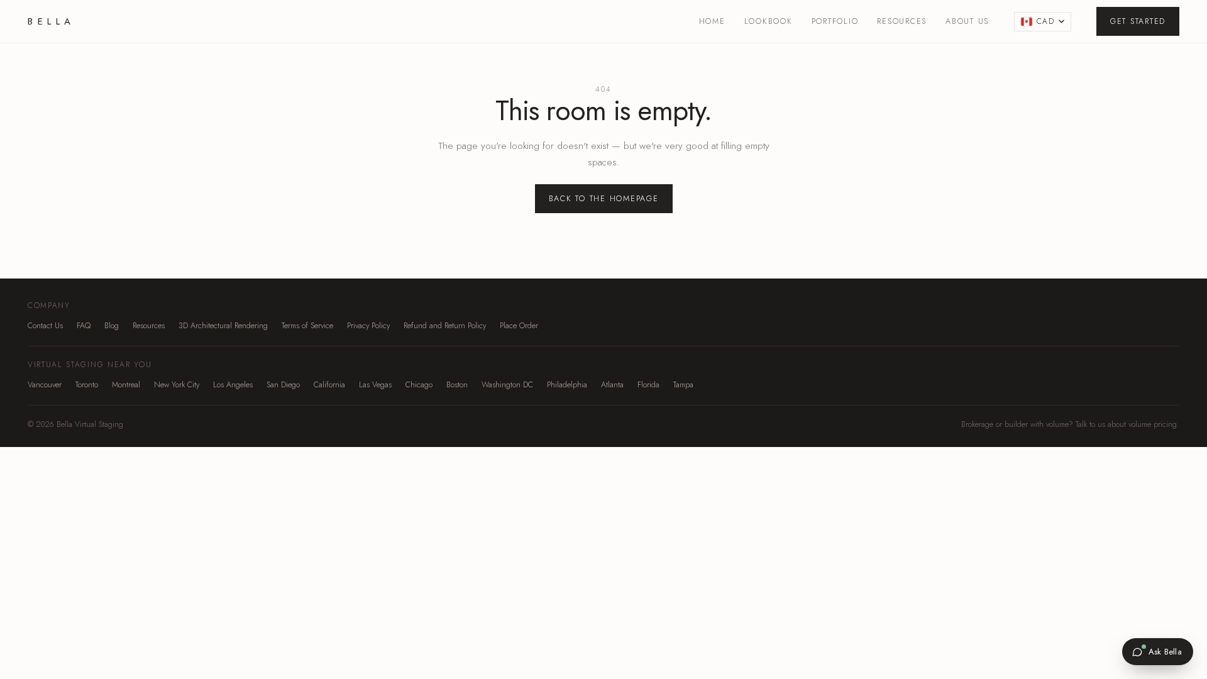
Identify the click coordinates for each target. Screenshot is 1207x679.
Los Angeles (233, 384)
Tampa (683, 384)
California (329, 384)
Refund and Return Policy (445, 325)
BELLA (51, 21)
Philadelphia (567, 384)
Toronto (86, 384)
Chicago (419, 384)
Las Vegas (375, 384)
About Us (967, 21)
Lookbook (768, 21)
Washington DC (507, 384)
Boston (457, 384)
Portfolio (835, 21)
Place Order (519, 325)
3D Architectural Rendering (223, 325)
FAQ (84, 325)
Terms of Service (307, 325)
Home (712, 21)
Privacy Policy (368, 325)
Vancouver (45, 384)
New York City (176, 384)
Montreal (126, 384)
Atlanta (612, 384)
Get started (1138, 21)
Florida (648, 384)
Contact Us (45, 325)
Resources (902, 21)
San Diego (283, 384)
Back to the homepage (604, 198)
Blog (111, 325)
